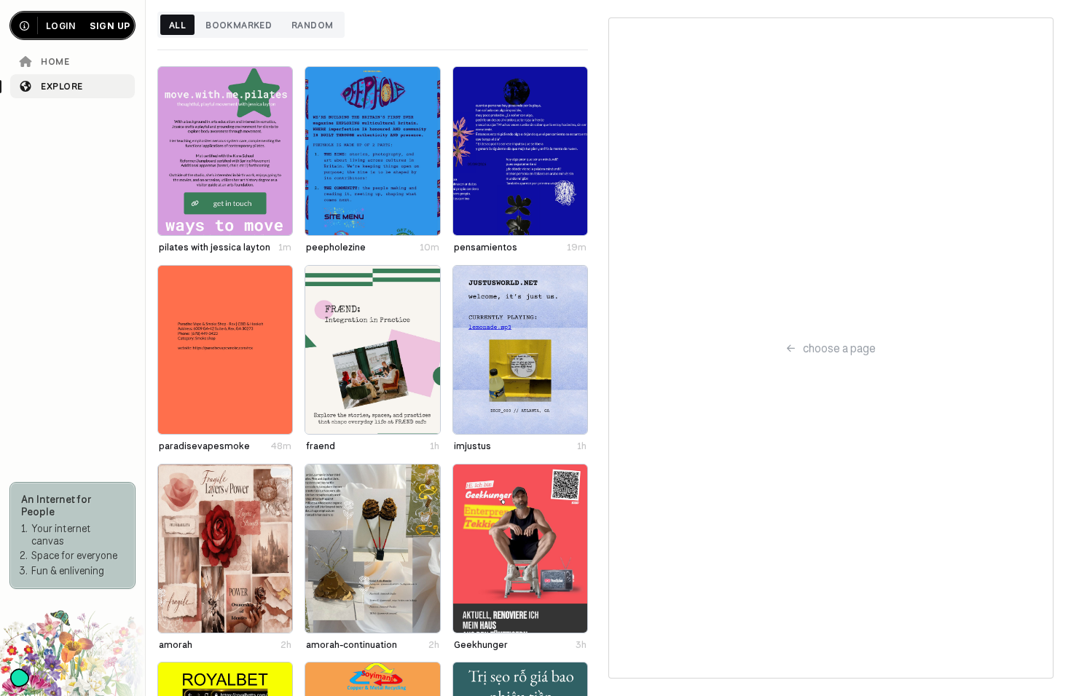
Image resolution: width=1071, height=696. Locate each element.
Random (312, 25)
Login (60, 25)
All (177, 25)
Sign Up (110, 25)
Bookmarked (238, 25)
